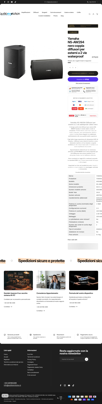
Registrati (7, 359)
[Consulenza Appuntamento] (51, 280)
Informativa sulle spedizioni (47, 399)
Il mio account (31, 375)
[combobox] (92, 2)
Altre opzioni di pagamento (83, 83)
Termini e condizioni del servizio (13, 362)
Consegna (30, 362)
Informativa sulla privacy (20, 399)
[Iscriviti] (86, 359)
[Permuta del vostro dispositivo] (83, 280)
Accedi (6, 357)
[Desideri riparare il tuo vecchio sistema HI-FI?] (18, 280)
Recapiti (14, 401)
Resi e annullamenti (33, 372)
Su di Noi (30, 354)
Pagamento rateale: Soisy (35, 367)
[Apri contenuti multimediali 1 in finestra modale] (33, 62)
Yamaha (73, 32)
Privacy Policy (31, 359)
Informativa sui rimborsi (11, 364)
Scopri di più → (93, 115)
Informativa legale (8, 401)
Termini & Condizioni (33, 357)
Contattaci (30, 370)
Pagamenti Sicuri (32, 364)
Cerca (5, 354)
